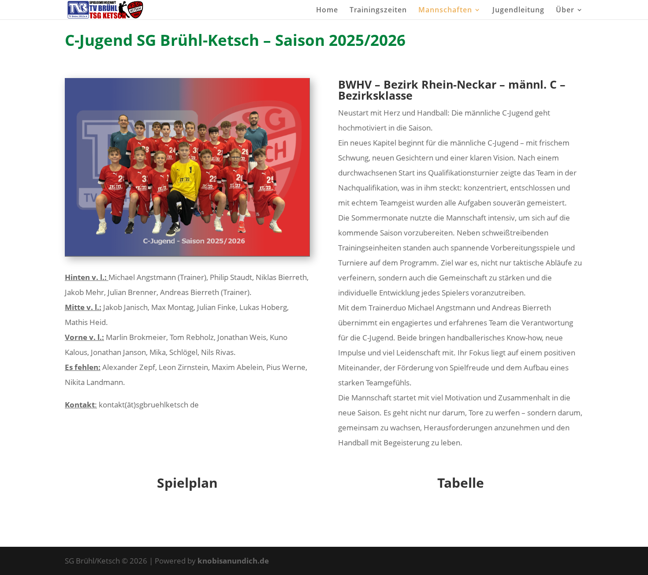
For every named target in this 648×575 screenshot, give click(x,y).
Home (327, 11)
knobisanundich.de (233, 561)
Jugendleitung (518, 11)
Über (565, 11)
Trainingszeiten (378, 11)
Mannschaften (445, 11)
